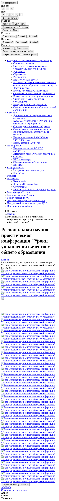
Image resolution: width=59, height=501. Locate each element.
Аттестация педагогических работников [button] (34, 154)
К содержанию (9, 3)
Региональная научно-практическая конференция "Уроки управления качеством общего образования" (30, 219)
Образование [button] (20, 74)
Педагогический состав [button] (25, 79)
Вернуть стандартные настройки (17, 51)
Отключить (20, 24)
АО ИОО (6, 487)
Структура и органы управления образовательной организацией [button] (30, 67)
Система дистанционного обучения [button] (31, 126)
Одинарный (7, 42)
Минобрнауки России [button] (18, 192)
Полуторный (21, 42)
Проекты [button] (18, 164)
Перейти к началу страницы (15, 484)
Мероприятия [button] (14, 145)
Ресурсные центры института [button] (28, 170)
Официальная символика (14, 490)
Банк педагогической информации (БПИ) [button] (34, 189)
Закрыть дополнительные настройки (19, 54)
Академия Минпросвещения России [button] (26, 200)
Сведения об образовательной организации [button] (29, 60)
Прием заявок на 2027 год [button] (26, 143)
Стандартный (8, 36)
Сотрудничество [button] (15, 167)
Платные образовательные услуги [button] (30, 90)
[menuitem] (32, 85)
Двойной (34, 42)
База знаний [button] (19, 181)
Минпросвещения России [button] (20, 195)
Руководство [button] (19, 77)
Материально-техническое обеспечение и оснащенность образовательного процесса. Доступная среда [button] (35, 85)
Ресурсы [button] (11, 175)
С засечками (22, 48)
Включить (6, 24)
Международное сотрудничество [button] (30, 104)
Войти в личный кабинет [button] (20, 206)
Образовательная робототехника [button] (30, 162)
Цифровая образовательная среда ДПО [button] (27, 203)
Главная (11, 214)
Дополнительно (9, 18)
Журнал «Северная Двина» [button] (27, 184)
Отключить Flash (10, 30)
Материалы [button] (13, 178)
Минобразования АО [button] (18, 197)
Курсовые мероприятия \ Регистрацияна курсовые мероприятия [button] (32, 122)
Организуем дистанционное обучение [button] (33, 129)
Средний (21, 36)
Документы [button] (19, 71)
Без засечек (7, 48)
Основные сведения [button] (23, 63)
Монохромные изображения (15, 27)
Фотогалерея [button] (19, 186)
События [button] (18, 156)
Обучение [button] (12, 112)
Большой (32, 36)
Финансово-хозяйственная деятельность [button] (34, 93)
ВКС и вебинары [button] (22, 159)
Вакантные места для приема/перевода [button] (33, 96)
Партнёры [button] (18, 173)
